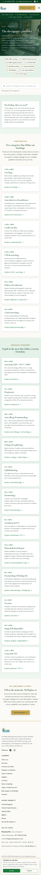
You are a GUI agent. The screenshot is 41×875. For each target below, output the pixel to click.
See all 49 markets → (9, 822)
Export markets (7, 774)
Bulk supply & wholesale (10, 791)
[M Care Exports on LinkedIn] (35, 1)
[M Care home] (3, 8)
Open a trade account (9, 787)
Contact (5, 780)
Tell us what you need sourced (22, 115)
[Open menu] (39, 8)
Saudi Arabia (6, 811)
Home (4, 26)
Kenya (4, 818)
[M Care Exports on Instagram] (37, 1)
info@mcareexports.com (14, 839)
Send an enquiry (20, 713)
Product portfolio (8, 767)
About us (5, 760)
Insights (4, 777)
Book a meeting (7, 784)
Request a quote (27, 8)
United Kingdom (7, 804)
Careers (4, 794)
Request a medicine (8, 770)
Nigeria (4, 815)
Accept (11, 871)
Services (4, 763)
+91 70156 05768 (20, 835)
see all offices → (30, 846)
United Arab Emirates (9, 808)
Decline (29, 871)
